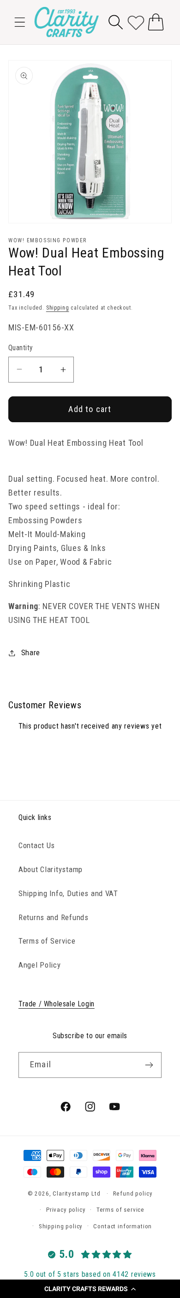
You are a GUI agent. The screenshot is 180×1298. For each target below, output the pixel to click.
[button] (90, 1289)
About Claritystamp (50, 869)
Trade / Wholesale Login (56, 1003)
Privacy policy (66, 1209)
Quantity (20, 348)
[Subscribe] (149, 1065)
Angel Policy (39, 964)
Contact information (122, 1226)
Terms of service (120, 1209)
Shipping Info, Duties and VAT (68, 893)
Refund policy (133, 1193)
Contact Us (36, 845)
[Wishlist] (136, 22)
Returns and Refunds (53, 917)
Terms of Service (47, 940)
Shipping (57, 308)
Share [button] (30, 652)
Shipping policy (61, 1226)
